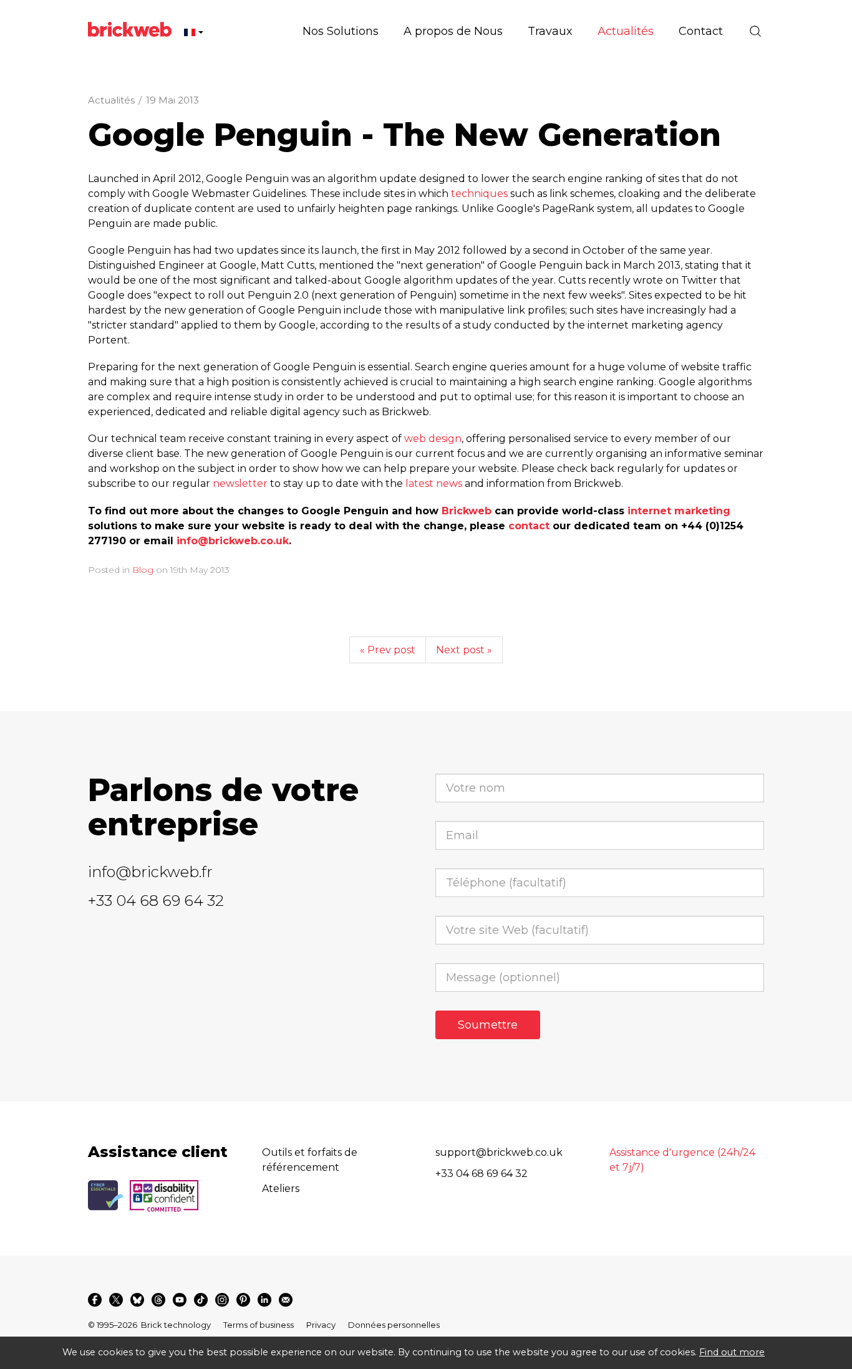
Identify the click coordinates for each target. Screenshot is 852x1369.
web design (433, 438)
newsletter (240, 483)
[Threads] (158, 1300)
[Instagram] (222, 1300)
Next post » (464, 650)
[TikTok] (200, 1300)
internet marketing (678, 511)
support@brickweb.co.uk (499, 1152)
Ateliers (280, 1188)
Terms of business (258, 1325)
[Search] (755, 31)
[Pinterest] (243, 1300)
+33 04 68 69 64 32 (156, 900)
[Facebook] (94, 1300)
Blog (142, 569)
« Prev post (387, 650)
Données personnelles (394, 1325)
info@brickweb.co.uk (233, 541)
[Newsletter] (285, 1300)
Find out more (732, 1352)
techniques (479, 193)
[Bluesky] (137, 1300)
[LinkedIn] (264, 1300)
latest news (433, 483)
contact (528, 526)
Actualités (111, 100)
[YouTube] (179, 1300)
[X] (116, 1300)
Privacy (321, 1325)
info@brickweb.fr (150, 872)
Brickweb (466, 511)
